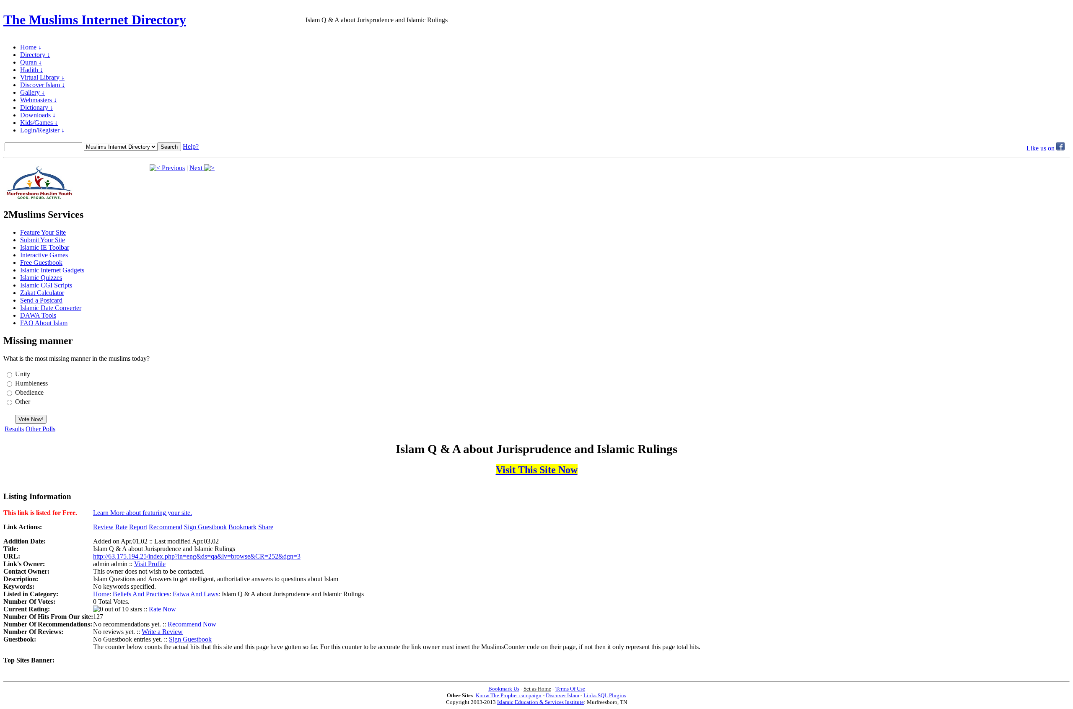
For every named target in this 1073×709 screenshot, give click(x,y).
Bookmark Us (503, 689)
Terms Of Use (570, 689)
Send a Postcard (41, 300)
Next (196, 167)
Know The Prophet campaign (509, 695)
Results (14, 428)
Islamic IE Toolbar (44, 247)
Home (101, 594)
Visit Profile (150, 563)
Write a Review (162, 631)
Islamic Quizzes (41, 277)
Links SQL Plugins (604, 695)
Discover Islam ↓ (42, 84)
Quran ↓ (31, 62)
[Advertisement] (971, 20)
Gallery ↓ (32, 92)
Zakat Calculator (42, 292)
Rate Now (162, 609)
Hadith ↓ (31, 69)
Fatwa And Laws (195, 594)
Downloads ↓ (38, 115)
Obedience (29, 392)
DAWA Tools (38, 315)
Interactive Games (44, 255)
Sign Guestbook (205, 526)
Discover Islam (562, 695)
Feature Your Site (43, 232)
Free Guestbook (41, 262)
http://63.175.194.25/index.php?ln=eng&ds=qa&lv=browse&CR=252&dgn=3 (197, 556)
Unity (22, 374)
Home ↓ (30, 47)
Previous (172, 167)
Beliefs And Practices (141, 594)
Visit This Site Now (537, 469)
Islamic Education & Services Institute (540, 702)
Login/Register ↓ (42, 130)
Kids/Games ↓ (39, 122)
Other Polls (40, 428)
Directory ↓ (35, 54)
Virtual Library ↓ (42, 77)
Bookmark (242, 526)
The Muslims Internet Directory (94, 19)
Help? (191, 146)
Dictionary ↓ (36, 107)
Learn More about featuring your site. (142, 512)
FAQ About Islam (43, 322)
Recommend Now (192, 624)
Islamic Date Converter (50, 307)
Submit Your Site (42, 239)
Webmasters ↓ (38, 100)
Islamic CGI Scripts (46, 285)
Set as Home (537, 689)
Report (138, 526)
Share (265, 526)
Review (103, 526)
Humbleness (31, 383)
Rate (121, 526)
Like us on (1041, 148)
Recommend (165, 526)
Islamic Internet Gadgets (52, 270)
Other (22, 401)
